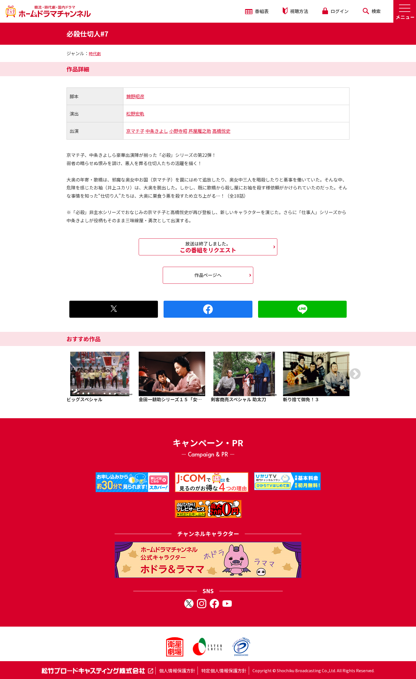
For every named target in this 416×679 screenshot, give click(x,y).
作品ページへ (208, 275)
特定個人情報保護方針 (223, 670)
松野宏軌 (135, 113)
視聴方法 (298, 11)
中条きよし (156, 130)
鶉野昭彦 (135, 96)
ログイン (339, 11)
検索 (375, 11)
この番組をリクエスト (208, 247)
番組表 (261, 11)
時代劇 (95, 53)
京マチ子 (135, 130)
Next (355, 373)
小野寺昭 (178, 130)
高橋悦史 (221, 130)
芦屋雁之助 (199, 130)
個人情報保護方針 (177, 670)
